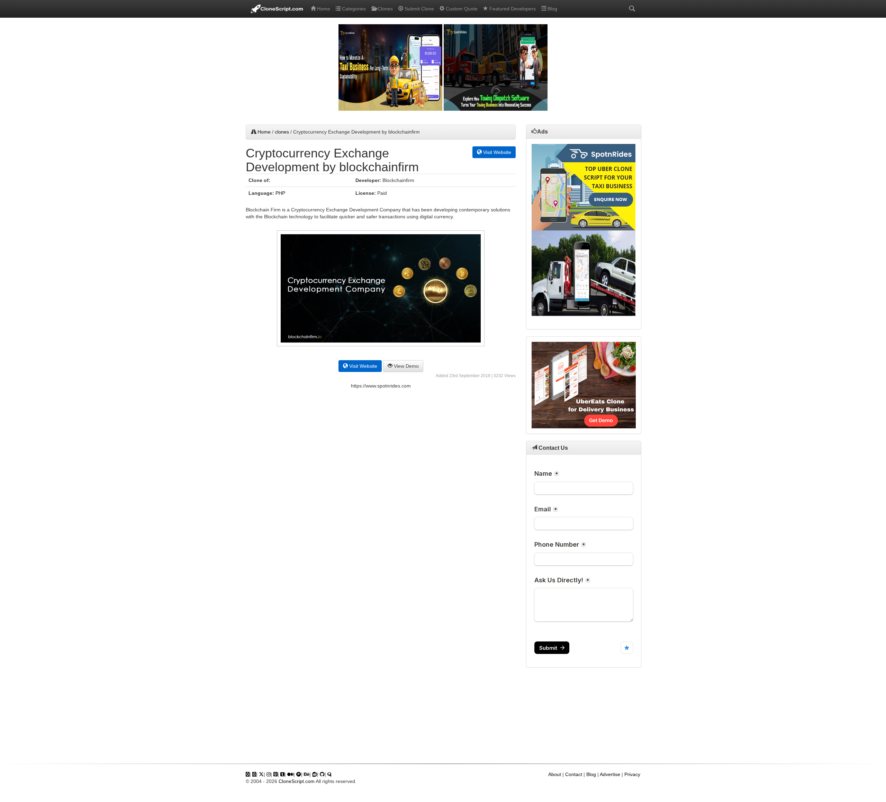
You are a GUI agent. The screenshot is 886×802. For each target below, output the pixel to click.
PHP (280, 193)
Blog (551, 8)
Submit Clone (418, 8)
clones (282, 132)
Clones (384, 8)
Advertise (610, 774)
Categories (353, 8)
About (554, 774)
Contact (573, 774)
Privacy (632, 774)
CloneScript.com (297, 781)
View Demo (405, 366)
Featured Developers (512, 8)
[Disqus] (381, 489)
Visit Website (496, 152)
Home (323, 8)
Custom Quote (461, 8)
